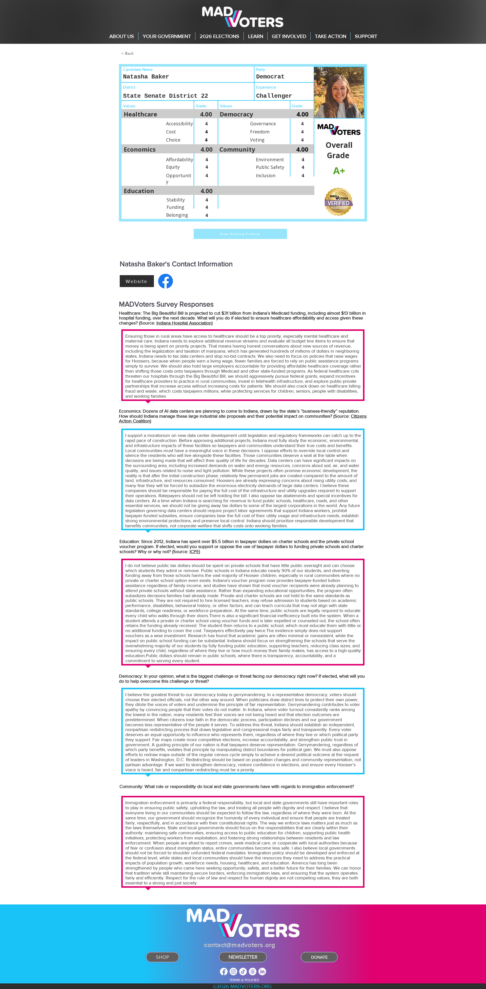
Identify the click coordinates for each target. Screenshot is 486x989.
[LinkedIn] (262, 971)
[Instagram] (233, 971)
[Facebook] (224, 971)
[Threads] (252, 971)
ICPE (194, 551)
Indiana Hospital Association (184, 323)
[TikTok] (243, 971)
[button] (121, 36)
